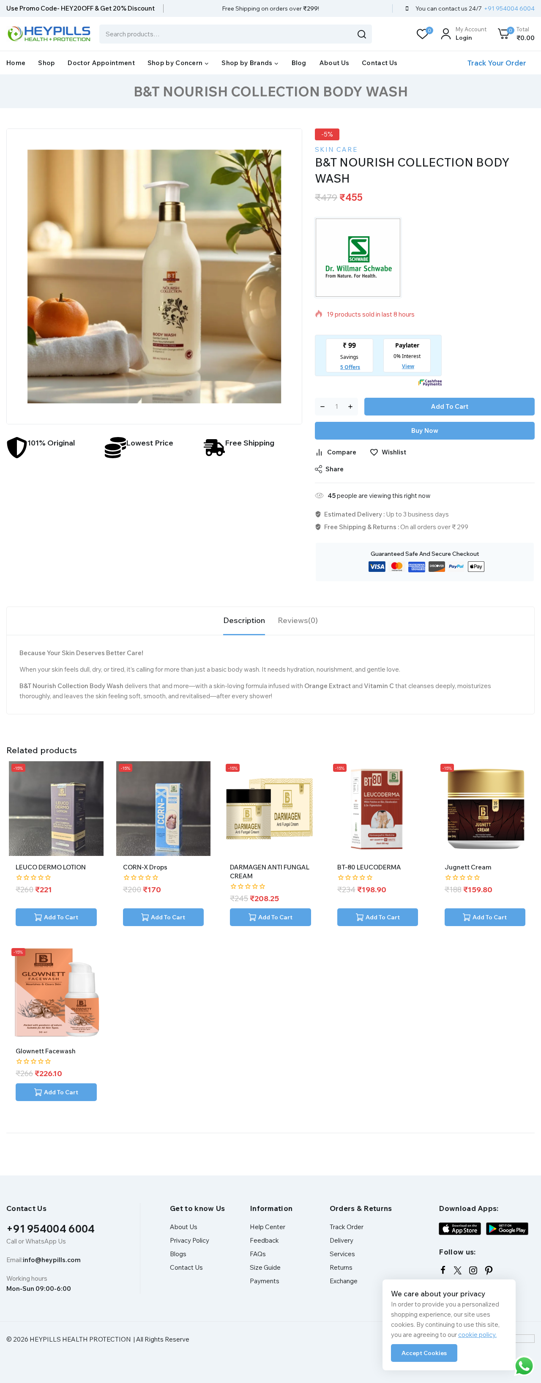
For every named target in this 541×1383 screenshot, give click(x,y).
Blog (299, 63)
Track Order (346, 1227)
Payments (264, 1281)
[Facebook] (443, 1270)
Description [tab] (244, 620)
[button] (56, 917)
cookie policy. (477, 1335)
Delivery (341, 1240)
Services (342, 1254)
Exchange (344, 1281)
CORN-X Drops (145, 867)
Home (15, 63)
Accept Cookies (424, 1353)
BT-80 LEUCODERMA (369, 867)
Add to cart (449, 406)
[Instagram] (473, 1270)
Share (334, 469)
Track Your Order (496, 62)
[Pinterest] (489, 1270)
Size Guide (265, 1267)
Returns (341, 1267)
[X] (457, 1270)
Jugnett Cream (468, 867)
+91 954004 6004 (50, 1228)
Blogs (178, 1254)
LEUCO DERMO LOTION (51, 867)
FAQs (258, 1254)
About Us (334, 63)
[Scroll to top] (521, 1338)
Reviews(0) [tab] (298, 620)
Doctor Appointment (101, 63)
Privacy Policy (189, 1240)
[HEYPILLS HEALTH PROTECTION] (48, 33)
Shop (46, 63)
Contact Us (379, 63)
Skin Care (336, 149)
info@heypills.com (52, 1260)
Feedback (264, 1240)
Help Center (267, 1227)
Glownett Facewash (46, 1051)
